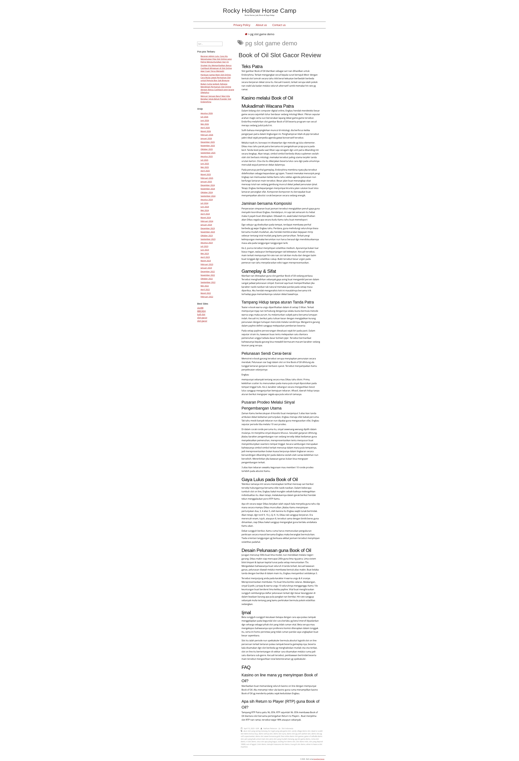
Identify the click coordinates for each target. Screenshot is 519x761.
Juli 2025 (204, 160)
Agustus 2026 (207, 113)
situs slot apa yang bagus (267, 741)
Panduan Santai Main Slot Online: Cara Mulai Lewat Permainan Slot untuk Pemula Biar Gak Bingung (216, 77)
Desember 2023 (208, 228)
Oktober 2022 (207, 278)
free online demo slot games (292, 736)
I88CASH (201, 311)
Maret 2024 (206, 217)
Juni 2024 (205, 206)
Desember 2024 (208, 185)
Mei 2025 (205, 167)
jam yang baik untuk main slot (256, 739)
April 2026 (205, 127)
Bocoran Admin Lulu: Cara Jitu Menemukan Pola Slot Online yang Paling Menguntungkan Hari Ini (216, 59)
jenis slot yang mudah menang (282, 739)
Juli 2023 (204, 246)
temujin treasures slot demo (278, 744)
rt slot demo (251, 741)
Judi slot (201, 314)
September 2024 (208, 196)
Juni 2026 (205, 120)
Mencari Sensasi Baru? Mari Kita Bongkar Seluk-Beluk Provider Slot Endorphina (216, 99)
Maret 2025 (206, 174)
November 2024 (208, 188)
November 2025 (208, 145)
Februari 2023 (207, 264)
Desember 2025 (208, 142)
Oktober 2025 (207, 149)
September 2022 (208, 282)
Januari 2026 (206, 138)
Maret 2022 (206, 293)
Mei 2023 (205, 253)
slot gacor (202, 317)
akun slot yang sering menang (255, 731)
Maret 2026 (206, 131)
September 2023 (208, 239)
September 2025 (208, 152)
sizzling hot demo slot (286, 741)
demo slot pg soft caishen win (299, 733)
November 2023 (208, 232)
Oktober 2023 (207, 235)
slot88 (200, 307)
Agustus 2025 (207, 156)
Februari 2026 (207, 134)
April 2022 (205, 289)
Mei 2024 (205, 210)
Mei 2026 (205, 124)
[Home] (246, 34)
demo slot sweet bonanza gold (267, 736)
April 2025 (205, 170)
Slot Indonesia (287, 728)
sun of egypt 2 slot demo (256, 744)
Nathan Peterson (270, 728)
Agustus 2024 (207, 199)
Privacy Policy (241, 25)
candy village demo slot (301, 731)
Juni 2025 (205, 163)
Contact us (279, 25)
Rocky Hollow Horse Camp (259, 10)
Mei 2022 (205, 286)
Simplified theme (318, 759)
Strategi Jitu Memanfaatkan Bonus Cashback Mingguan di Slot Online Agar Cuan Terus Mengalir (216, 68)
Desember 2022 (208, 271)
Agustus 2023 (207, 242)
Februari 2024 (207, 221)
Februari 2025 (207, 178)
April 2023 (205, 257)
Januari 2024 (206, 224)
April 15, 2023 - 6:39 (251, 728)
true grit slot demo (297, 744)
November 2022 (208, 275)
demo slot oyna (279, 733)
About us (261, 25)
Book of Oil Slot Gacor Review (280, 55)
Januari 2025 (206, 181)
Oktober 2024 (207, 192)
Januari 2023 (206, 268)
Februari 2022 (207, 296)
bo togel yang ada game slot (279, 731)
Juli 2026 (204, 116)
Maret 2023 (206, 260)
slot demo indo (302, 741)
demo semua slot (266, 733)
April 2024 (205, 214)
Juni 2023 (205, 250)
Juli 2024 (204, 203)
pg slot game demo (302, 739)
